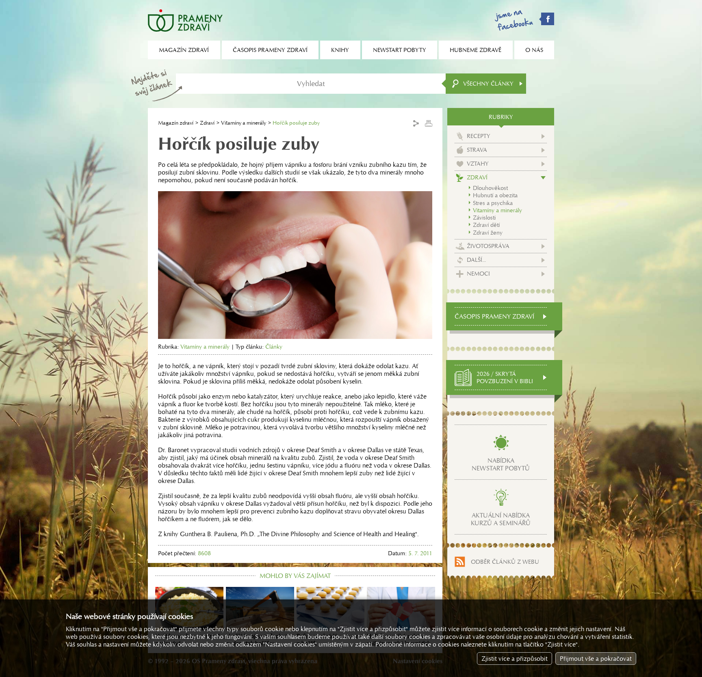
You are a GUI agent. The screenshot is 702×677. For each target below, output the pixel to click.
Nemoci (478, 273)
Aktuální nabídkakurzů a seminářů (501, 519)
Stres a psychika (493, 203)
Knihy (340, 50)
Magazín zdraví (175, 122)
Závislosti (484, 217)
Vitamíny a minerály (243, 122)
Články (273, 346)
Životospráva (488, 246)
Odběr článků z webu (505, 561)
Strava (477, 149)
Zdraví (207, 122)
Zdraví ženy (488, 232)
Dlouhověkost (490, 188)
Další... (476, 259)
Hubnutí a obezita (495, 195)
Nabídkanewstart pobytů (501, 464)
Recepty (478, 136)
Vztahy (478, 163)
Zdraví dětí (486, 225)
